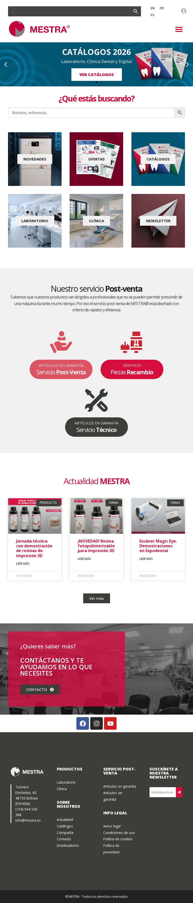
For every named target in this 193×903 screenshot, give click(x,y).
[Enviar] (179, 792)
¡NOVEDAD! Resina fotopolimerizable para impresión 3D (96, 545)
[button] (179, 29)
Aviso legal (112, 826)
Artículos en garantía (119, 786)
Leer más (22, 563)
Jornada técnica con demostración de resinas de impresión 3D (34, 548)
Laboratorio (66, 782)
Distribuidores (68, 845)
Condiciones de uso (119, 832)
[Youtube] (110, 723)
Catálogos (65, 826)
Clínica (62, 788)
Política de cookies (118, 839)
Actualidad (65, 819)
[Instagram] (96, 723)
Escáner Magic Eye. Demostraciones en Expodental (158, 545)
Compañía (65, 832)
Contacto (64, 839)
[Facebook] (82, 723)
